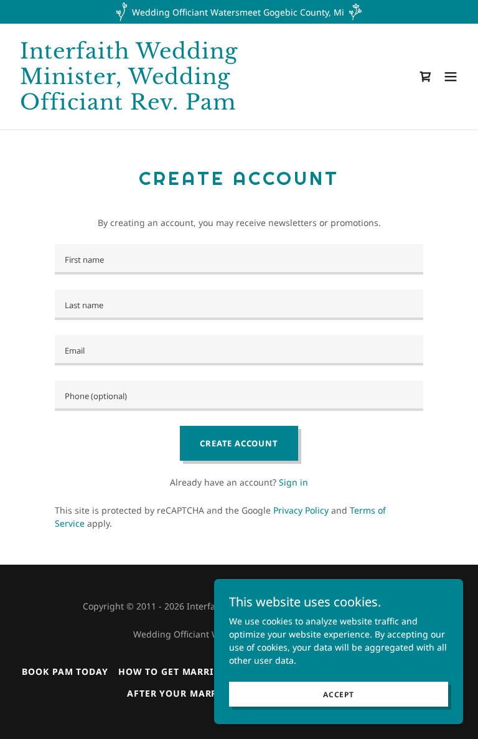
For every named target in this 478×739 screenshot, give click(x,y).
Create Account (239, 443)
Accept (338, 694)
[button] (450, 76)
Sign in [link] (293, 482)
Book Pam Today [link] (65, 671)
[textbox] (239, 259)
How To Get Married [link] (172, 671)
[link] (172, 106)
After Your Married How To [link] (201, 693)
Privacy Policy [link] (301, 510)
